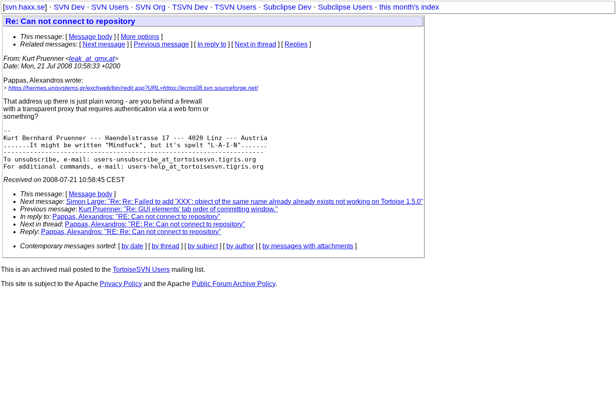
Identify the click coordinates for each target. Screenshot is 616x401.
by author (240, 246)
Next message (104, 44)
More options (140, 36)
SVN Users (110, 7)
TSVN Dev (190, 7)
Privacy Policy (121, 283)
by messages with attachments (307, 246)
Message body (90, 36)
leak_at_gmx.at (91, 58)
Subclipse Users (345, 7)
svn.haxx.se (25, 7)
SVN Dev (69, 7)
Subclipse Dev (287, 7)
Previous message (161, 44)
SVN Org (150, 7)
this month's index (409, 7)
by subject (203, 246)
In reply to (211, 44)
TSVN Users (235, 7)
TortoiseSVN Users (141, 269)
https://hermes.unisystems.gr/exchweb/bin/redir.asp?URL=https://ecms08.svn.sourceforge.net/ (133, 87)
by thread (165, 246)
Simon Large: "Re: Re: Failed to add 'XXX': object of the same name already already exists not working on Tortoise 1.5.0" (244, 201)
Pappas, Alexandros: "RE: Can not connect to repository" (136, 216)
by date (132, 246)
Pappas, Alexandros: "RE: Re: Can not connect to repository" (155, 224)
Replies (296, 44)
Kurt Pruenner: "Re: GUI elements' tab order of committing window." (178, 209)
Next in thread (255, 44)
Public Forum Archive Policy (233, 283)
